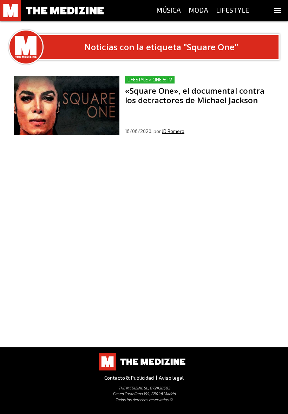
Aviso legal (171, 378)
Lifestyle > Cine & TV (149, 79)
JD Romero (173, 131)
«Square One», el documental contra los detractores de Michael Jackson (194, 84)
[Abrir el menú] (277, 10)
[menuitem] (168, 10)
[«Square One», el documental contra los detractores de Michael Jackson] (66, 105)
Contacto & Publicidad (129, 378)
